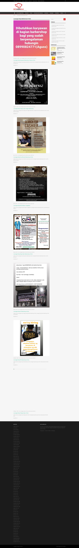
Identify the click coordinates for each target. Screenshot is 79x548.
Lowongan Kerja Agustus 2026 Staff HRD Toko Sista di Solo (59, 29)
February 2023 (15, 478)
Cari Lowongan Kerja (23, 58)
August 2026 (15, 426)
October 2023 (15, 464)
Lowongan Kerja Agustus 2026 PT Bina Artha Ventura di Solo (58, 32)
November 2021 (15, 503)
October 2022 (15, 484)
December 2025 (15, 434)
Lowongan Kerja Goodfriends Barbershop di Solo (23, 157)
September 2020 (15, 526)
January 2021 (15, 519)
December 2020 (15, 521)
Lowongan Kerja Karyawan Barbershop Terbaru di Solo (24, 60)
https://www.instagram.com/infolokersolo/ (65, 0)
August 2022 (15, 488)
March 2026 (15, 429)
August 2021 (15, 508)
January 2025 (15, 439)
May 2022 (14, 493)
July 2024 (14, 449)
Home (23, 0)
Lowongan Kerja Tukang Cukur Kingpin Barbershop (23, 108)
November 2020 (15, 523)
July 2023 (14, 469)
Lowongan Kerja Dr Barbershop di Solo (21, 311)
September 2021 (15, 506)
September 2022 (15, 486)
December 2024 (15, 441)
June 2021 (14, 511)
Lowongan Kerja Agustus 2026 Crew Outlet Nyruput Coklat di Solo (58, 41)
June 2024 (14, 451)
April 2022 (14, 494)
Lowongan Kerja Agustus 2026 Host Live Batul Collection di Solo (58, 35)
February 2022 (15, 498)
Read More (15, 65)
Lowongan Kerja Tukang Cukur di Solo (21, 413)
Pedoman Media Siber (41, 0)
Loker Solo (34, 58)
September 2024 (15, 446)
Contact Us (30, 0)
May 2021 (14, 513)
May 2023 (14, 473)
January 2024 (15, 459)
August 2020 (15, 528)
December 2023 (15, 461)
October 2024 (15, 444)
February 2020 (15, 538)
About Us (26, 0)
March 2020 (15, 536)
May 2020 (14, 533)
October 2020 (15, 524)
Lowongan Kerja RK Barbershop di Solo (21, 359)
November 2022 (15, 483)
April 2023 (14, 474)
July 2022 (14, 489)
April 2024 (14, 454)
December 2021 (15, 501)
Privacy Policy (35, 0)
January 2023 (15, 479)
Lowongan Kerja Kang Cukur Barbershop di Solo (23, 254)
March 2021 (15, 516)
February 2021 (15, 518)
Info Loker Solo (28, 58)
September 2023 (15, 466)
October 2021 (15, 504)
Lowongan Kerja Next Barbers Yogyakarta (21, 205)
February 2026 (15, 431)
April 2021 (14, 514)
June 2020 (14, 531)
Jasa (32, 58)
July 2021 (14, 509)
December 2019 (15, 541)
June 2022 (14, 491)
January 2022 (15, 499)
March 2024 (15, 456)
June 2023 (14, 471)
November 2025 (15, 436)
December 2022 (15, 481)
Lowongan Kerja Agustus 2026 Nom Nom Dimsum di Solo (58, 26)
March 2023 (15, 476)
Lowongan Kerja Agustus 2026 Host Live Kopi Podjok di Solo (58, 38)
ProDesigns (64, 546)
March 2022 (15, 496)
